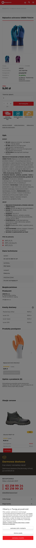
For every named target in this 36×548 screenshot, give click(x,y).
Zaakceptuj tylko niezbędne (18, 528)
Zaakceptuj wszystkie (18, 538)
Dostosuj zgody (18, 533)
